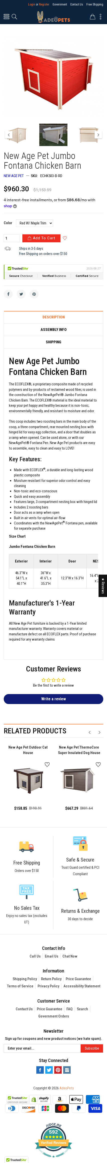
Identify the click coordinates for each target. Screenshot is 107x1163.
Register (44, 4)
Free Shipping (94, 4)
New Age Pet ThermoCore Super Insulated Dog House (79, 750)
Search (82, 1009)
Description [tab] (54, 317)
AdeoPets (66, 1088)
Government (60, 4)
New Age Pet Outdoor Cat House (28, 750)
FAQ (69, 1009)
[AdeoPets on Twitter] (49, 1070)
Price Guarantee (78, 979)
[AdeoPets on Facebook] (40, 1070)
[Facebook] (8, 294)
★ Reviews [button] (103, 586)
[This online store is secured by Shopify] (40, 1099)
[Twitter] (21, 294)
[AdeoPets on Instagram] (67, 1070)
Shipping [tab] (53, 342)
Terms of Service (20, 986)
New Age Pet (14, 176)
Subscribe (92, 1048)
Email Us (51, 956)
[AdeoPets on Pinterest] (58, 1070)
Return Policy (51, 979)
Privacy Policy (48, 986)
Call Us (35, 956)
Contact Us (76, 4)
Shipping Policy (25, 979)
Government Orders (53, 1016)
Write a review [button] (53, 699)
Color (8, 223)
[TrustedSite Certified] (17, 1099)
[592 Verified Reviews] (53, 1160)
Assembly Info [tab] (54, 330)
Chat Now (69, 956)
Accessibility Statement (81, 986)
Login (31, 4)
